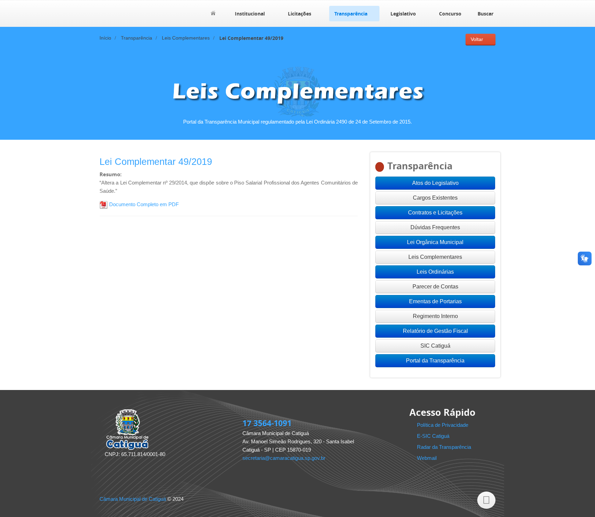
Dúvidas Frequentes (435, 227)
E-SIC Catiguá (433, 436)
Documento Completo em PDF (143, 204)
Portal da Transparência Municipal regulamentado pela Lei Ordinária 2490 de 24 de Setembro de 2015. (297, 122)
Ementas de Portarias (435, 301)
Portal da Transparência (435, 360)
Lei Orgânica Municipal (435, 242)
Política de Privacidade (442, 425)
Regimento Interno (435, 316)
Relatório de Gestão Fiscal (435, 331)
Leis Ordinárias (435, 272)
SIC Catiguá (435, 346)
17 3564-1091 (267, 423)
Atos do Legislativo (435, 183)
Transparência (350, 13)
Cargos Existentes (435, 198)
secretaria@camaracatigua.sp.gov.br (283, 458)
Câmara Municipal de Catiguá (133, 499)
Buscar (485, 13)
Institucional (250, 13)
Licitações (299, 13)
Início (105, 38)
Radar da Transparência (444, 447)
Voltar (477, 39)
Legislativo (403, 13)
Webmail (427, 458)
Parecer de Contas (435, 286)
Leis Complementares (186, 38)
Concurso (450, 13)
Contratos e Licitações (435, 212)
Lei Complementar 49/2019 (156, 162)
